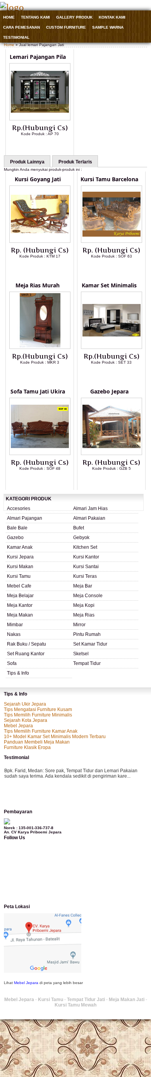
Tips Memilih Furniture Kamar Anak (40, 731)
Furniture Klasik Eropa (27, 747)
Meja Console (88, 595)
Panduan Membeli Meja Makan (37, 742)
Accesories (18, 508)
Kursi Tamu (19, 576)
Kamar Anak (20, 547)
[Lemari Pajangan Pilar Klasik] (39, 119)
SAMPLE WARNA (108, 27)
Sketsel (81, 653)
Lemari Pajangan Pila (38, 56)
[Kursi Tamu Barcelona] (111, 241)
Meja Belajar (20, 595)
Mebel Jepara (18, 725)
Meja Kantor (20, 605)
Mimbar (15, 624)
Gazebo (15, 537)
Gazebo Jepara (109, 391)
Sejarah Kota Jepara (25, 720)
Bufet (78, 528)
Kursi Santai (86, 566)
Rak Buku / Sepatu (26, 644)
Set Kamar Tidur (90, 644)
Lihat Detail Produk (46, 146)
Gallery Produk (74, 17)
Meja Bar (82, 586)
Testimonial (16, 37)
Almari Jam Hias (90, 508)
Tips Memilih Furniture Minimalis (38, 715)
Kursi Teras (85, 576)
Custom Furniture (66, 27)
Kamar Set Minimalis (109, 285)
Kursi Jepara (20, 557)
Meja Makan (20, 615)
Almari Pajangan (24, 518)
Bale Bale (17, 528)
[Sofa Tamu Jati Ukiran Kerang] (39, 453)
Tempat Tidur (87, 663)
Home (9, 17)
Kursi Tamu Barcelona (109, 179)
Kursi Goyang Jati (38, 179)
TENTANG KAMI (35, 17)
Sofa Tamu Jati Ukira (37, 391)
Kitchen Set (85, 547)
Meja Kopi (83, 605)
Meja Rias (83, 615)
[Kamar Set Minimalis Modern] (111, 347)
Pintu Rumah (87, 634)
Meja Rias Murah (37, 285)
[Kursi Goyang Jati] (39, 241)
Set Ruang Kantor (26, 653)
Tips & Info (18, 673)
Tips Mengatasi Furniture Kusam (38, 709)
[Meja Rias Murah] (39, 347)
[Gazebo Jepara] (111, 453)
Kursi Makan (20, 566)
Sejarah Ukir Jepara (25, 704)
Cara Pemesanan (21, 27)
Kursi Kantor (86, 557)
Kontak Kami (112, 17)
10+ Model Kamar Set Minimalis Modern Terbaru (55, 736)
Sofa (12, 663)
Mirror (79, 624)
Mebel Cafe (19, 586)
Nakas (14, 634)
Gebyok (81, 537)
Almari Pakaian (89, 518)
